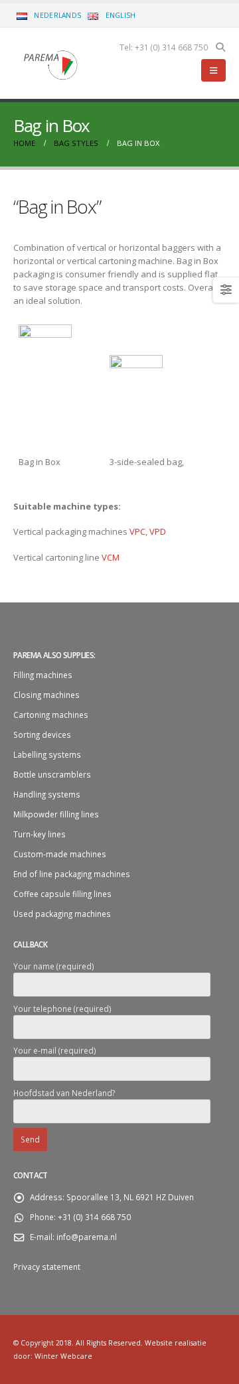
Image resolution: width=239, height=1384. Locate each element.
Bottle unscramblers (52, 774)
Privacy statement (47, 1266)
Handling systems (46, 794)
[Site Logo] (49, 64)
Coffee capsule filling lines (62, 893)
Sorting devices (42, 734)
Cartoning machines (50, 714)
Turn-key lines (39, 834)
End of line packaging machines (71, 873)
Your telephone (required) (62, 1008)
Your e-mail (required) (54, 1050)
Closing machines (46, 694)
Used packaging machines (62, 913)
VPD (157, 531)
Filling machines (42, 674)
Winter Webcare (63, 1356)
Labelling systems (47, 754)
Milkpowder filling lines (56, 814)
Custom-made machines (59, 854)
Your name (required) (53, 966)
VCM (111, 557)
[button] (220, 47)
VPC (137, 531)
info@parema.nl (86, 1236)
